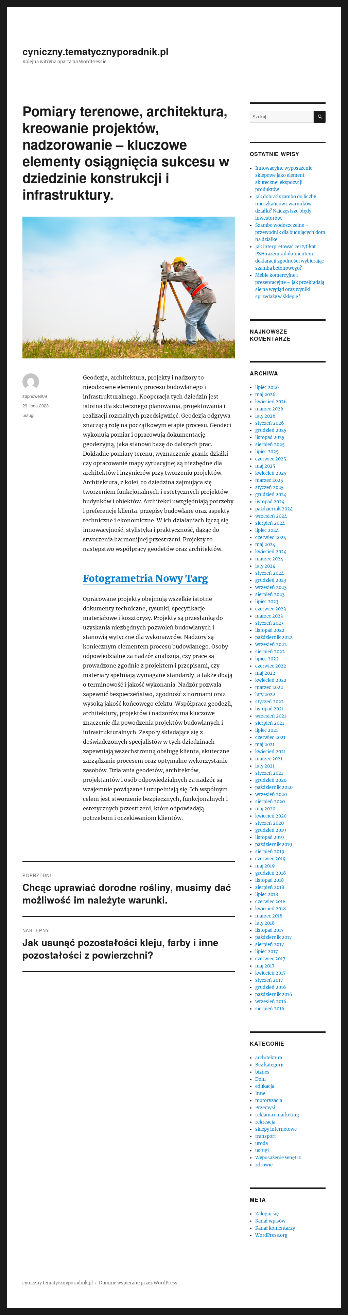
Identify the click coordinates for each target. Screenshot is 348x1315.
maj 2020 (265, 809)
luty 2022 (265, 694)
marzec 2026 (269, 409)
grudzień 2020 (270, 780)
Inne (260, 1093)
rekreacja (265, 1122)
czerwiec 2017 (270, 959)
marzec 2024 (269, 559)
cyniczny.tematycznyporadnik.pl (95, 51)
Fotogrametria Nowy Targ (145, 578)
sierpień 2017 (269, 944)
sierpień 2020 (270, 802)
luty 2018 (265, 923)
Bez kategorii (269, 1065)
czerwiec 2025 (270, 459)
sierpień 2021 (269, 723)
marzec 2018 (268, 916)
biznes (262, 1072)
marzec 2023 (269, 616)
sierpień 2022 (270, 652)
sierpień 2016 (269, 1009)
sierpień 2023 (269, 594)
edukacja (264, 1086)
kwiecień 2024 (270, 552)
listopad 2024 (269, 502)
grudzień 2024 (270, 495)
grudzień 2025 (270, 430)
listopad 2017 (269, 930)
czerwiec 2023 (270, 609)
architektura (268, 1058)
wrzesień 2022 (271, 644)
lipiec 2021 (266, 730)
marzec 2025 (269, 480)
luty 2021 (265, 766)
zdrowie (264, 1165)
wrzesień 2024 (271, 516)
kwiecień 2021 (270, 752)
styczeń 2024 (269, 573)
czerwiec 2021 (270, 737)
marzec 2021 (268, 759)
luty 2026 (265, 416)
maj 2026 (265, 395)
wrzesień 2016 (270, 1002)
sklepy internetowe (276, 1129)
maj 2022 (265, 673)
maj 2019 (265, 866)
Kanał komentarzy (275, 1228)
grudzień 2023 (270, 580)
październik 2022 (274, 637)
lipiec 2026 (267, 387)
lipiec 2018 (266, 894)
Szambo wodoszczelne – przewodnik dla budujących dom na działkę (290, 232)
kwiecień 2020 (270, 816)
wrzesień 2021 (270, 716)
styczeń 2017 (269, 980)
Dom (260, 1079)
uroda (261, 1143)
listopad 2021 (269, 709)
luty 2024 (265, 566)
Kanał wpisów (270, 1221)
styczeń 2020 (269, 823)
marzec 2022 (269, 687)
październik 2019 (273, 844)
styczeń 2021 (269, 773)
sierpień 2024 (270, 523)
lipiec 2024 (267, 530)
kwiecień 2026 (271, 402)
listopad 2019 (269, 837)
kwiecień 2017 (270, 973)
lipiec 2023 (266, 602)
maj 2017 (265, 966)
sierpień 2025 (270, 445)
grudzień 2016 (270, 987)
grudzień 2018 (270, 873)
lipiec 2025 (267, 452)
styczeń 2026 (269, 423)
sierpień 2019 (269, 852)
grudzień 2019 (270, 830)
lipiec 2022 (267, 659)
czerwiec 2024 (270, 537)
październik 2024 (274, 509)
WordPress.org (271, 1235)
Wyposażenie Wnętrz (278, 1158)
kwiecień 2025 (270, 473)
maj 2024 (265, 544)
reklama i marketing (277, 1115)
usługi (28, 415)
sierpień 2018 (269, 887)
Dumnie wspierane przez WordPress (138, 1283)
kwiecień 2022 (270, 680)
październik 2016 (273, 994)
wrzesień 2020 (271, 794)
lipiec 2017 (266, 952)
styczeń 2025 (269, 487)
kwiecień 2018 (270, 909)
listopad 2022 (269, 630)
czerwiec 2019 (270, 859)
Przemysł (265, 1108)
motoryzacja (268, 1100)
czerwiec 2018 (270, 902)
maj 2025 (265, 466)
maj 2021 (265, 744)
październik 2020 (274, 787)
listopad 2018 (269, 880)
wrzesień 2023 (270, 587)
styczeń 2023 (269, 623)
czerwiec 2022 (270, 666)
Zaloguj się (267, 1214)
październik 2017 (273, 937)
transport (265, 1136)
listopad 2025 (269, 437)
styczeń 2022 (269, 702)
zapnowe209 (34, 396)
